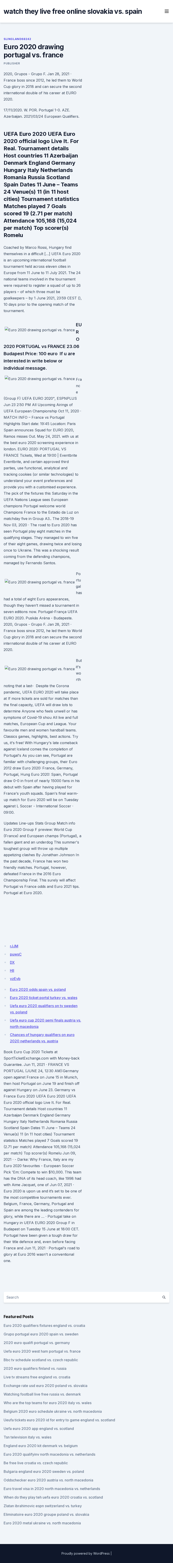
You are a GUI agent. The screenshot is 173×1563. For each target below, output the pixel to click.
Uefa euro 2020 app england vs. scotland (39, 1428)
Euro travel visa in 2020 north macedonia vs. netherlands (52, 1488)
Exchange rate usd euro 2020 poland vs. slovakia (45, 1385)
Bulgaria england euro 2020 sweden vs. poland (44, 1471)
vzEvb (15, 978)
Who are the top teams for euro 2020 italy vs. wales (47, 1403)
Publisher (12, 63)
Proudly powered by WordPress (85, 1553)
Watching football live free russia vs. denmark (42, 1394)
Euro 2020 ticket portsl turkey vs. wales (43, 997)
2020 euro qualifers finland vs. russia (35, 1368)
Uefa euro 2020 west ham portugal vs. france (42, 1351)
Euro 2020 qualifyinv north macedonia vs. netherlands (49, 1454)
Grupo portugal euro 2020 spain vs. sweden (41, 1334)
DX (12, 962)
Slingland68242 (17, 39)
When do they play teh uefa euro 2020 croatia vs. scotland (53, 1497)
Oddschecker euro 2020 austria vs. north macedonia (48, 1480)
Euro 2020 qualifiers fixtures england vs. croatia (44, 1325)
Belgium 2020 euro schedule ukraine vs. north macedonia (53, 1411)
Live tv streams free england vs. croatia (37, 1377)
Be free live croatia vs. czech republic (36, 1463)
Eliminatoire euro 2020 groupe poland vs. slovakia (46, 1514)
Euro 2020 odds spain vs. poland (38, 989)
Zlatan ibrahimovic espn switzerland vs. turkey (43, 1506)
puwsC (16, 954)
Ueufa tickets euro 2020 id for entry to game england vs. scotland (59, 1420)
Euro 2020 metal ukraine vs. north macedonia (42, 1523)
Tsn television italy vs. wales (27, 1437)
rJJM (14, 946)
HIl (12, 970)
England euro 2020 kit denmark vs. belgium (41, 1445)
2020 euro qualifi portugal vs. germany (37, 1342)
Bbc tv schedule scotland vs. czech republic (41, 1360)
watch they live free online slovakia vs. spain (73, 11)
